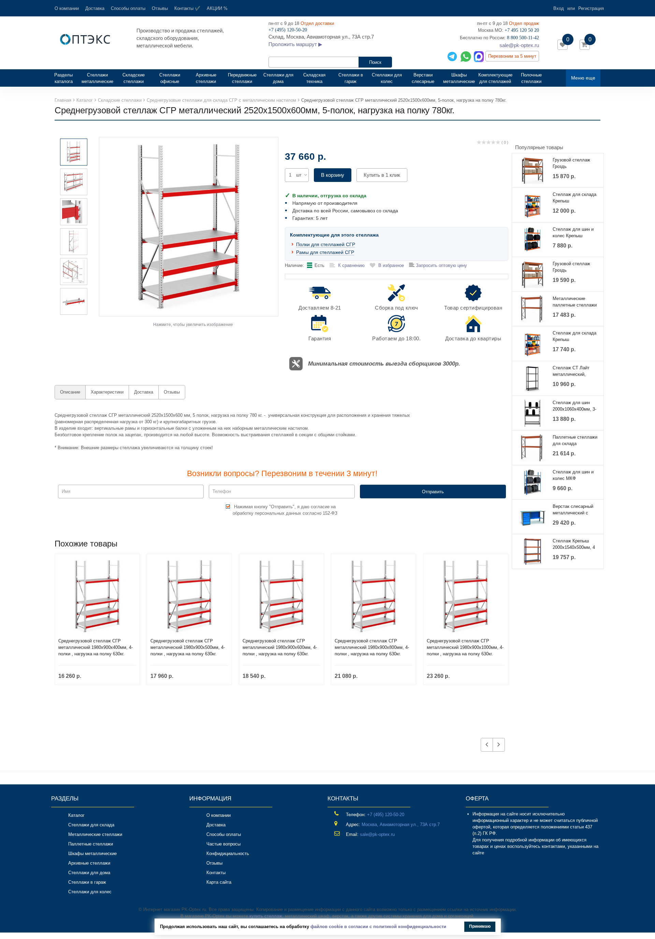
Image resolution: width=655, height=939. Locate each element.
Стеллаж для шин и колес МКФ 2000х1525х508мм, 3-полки (574, 475)
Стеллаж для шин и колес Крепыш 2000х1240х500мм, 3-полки (574, 233)
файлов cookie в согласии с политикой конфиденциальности (378, 926)
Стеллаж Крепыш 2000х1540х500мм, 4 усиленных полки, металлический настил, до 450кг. (574, 544)
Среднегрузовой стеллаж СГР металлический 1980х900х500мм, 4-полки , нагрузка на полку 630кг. (187, 647)
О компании (67, 8)
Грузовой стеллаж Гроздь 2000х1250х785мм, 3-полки (574, 163)
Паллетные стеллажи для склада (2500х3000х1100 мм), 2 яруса (575, 441)
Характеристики (107, 392)
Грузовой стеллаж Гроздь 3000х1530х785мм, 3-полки (574, 267)
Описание (70, 392)
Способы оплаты (128, 8)
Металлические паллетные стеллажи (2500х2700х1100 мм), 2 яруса (575, 302)
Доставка (94, 8)
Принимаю (480, 926)
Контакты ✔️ (187, 8)
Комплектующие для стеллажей (495, 78)
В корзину (332, 175)
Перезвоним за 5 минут (512, 56)
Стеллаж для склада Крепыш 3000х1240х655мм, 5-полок (574, 336)
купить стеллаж (265, 916)
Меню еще (583, 78)
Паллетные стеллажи (90, 843)
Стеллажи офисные (169, 78)
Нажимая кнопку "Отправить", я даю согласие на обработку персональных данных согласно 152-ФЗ (285, 510)
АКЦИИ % (217, 8)
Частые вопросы (223, 843)
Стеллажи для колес (387, 78)
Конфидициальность (227, 853)
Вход (558, 8)
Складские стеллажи (133, 78)
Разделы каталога (66, 78)
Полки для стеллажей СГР (325, 244)
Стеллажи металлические (97, 78)
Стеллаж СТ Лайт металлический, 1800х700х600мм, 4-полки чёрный (573, 371)
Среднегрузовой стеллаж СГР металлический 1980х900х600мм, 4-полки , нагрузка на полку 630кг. (280, 647)
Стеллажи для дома (278, 78)
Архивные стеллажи (206, 78)
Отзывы (160, 8)
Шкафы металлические (459, 78)
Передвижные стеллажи (242, 78)
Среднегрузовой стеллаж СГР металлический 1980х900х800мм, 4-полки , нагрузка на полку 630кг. (372, 647)
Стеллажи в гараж (350, 78)
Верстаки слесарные (423, 78)
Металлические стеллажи (95, 834)
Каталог (76, 815)
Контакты (215, 872)
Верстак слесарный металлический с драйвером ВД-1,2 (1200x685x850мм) (573, 510)
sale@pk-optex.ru (519, 45)
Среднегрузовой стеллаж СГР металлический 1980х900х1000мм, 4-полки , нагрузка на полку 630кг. (465, 647)
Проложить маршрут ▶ (295, 44)
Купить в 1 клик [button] (382, 175)
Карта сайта (218, 882)
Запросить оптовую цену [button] (440, 265)
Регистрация (591, 8)
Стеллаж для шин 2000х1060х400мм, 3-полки (574, 406)
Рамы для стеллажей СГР (325, 252)
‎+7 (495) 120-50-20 (385, 814)
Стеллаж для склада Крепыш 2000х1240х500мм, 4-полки (574, 198)
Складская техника (314, 78)
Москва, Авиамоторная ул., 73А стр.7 (401, 824)
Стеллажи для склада (91, 824)
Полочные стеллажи (531, 78)
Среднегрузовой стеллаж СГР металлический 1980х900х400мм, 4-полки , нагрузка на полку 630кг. (95, 647)
